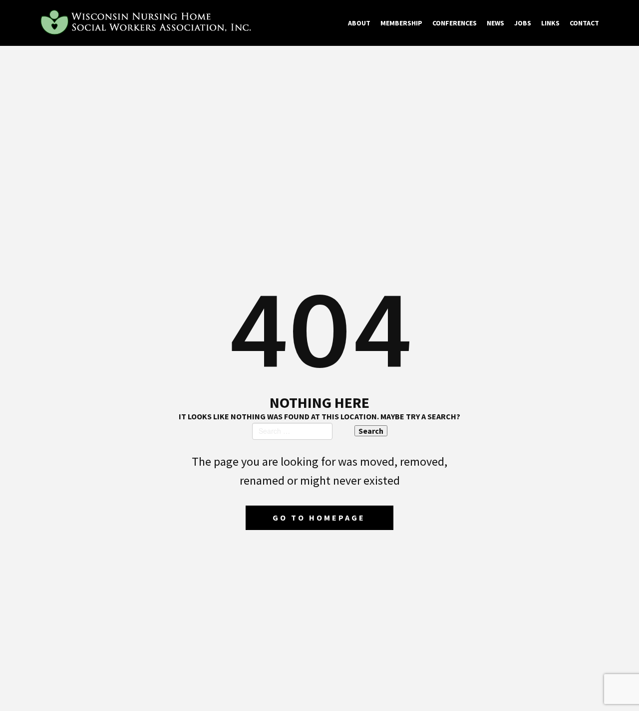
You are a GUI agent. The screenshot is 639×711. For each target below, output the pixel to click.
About (359, 22)
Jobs (522, 22)
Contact (584, 22)
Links (550, 22)
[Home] (147, 22)
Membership (401, 22)
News (495, 22)
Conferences (454, 22)
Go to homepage (319, 518)
